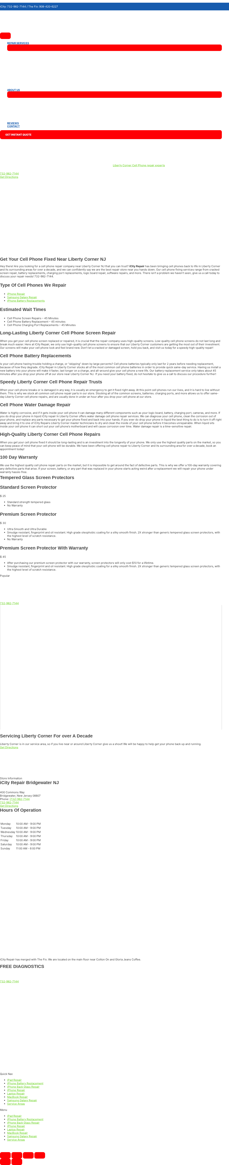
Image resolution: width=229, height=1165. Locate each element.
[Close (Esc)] (5, 1155)
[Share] (16, 1155)
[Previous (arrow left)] (5, 1162)
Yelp (3, 1069)
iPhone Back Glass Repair (23, 1086)
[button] (9, 173)
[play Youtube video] (111, 667)
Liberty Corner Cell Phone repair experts (139, 165)
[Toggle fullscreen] (28, 1155)
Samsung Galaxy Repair (22, 1100)
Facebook (6, 1063)
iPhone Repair (16, 1090)
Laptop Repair (16, 1093)
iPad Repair (14, 1080)
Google (4, 1057)
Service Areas (16, 1103)
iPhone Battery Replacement (25, 1083)
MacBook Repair (17, 1097)
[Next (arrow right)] (16, 1162)
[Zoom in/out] (39, 1155)
